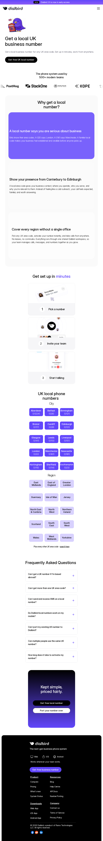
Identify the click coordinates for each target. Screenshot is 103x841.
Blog (52, 782)
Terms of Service (57, 813)
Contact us (55, 808)
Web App (34, 808)
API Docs (54, 791)
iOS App (33, 813)
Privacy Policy (56, 817)
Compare (34, 782)
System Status (36, 796)
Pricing (33, 786)
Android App (35, 818)
